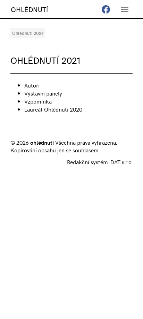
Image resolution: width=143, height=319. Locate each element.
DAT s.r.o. (121, 162)
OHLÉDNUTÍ (29, 9)
